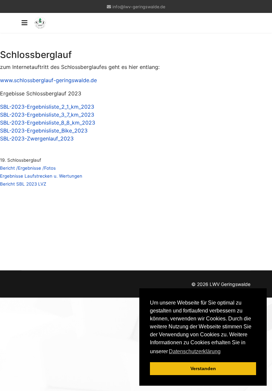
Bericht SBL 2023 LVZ (23, 184)
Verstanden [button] (203, 368)
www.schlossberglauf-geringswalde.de (48, 80)
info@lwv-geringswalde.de (138, 6)
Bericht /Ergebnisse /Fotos (28, 168)
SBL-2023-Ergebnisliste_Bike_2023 (44, 130)
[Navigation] (25, 23)
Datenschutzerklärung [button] (195, 351)
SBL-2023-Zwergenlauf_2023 (37, 138)
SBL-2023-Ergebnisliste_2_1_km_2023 (47, 106)
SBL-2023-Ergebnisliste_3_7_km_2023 (47, 114)
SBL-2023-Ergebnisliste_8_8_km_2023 (47, 122)
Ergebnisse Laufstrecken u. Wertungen (41, 176)
